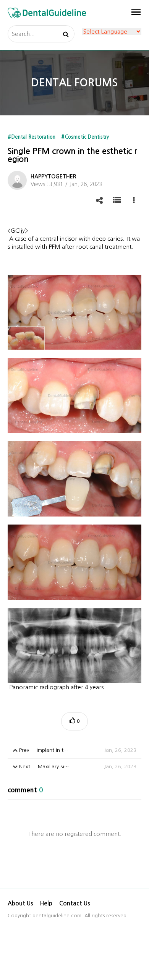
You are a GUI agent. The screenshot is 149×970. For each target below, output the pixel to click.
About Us (20, 903)
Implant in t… (77, 750)
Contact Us (74, 903)
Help (46, 903)
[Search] (65, 33)
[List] (117, 200)
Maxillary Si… (77, 766)
